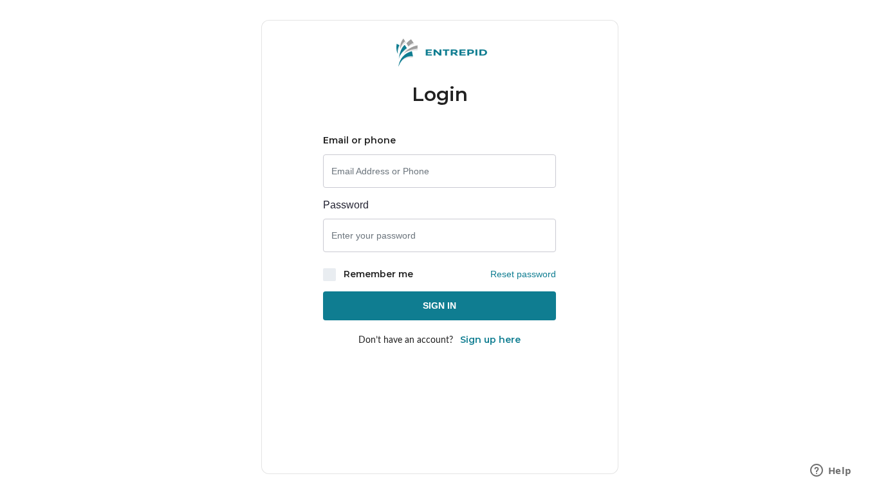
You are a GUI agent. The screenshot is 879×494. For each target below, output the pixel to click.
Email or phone (359, 140)
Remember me (377, 274)
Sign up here (490, 339)
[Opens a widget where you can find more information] (830, 471)
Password (346, 204)
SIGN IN (439, 305)
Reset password (523, 274)
